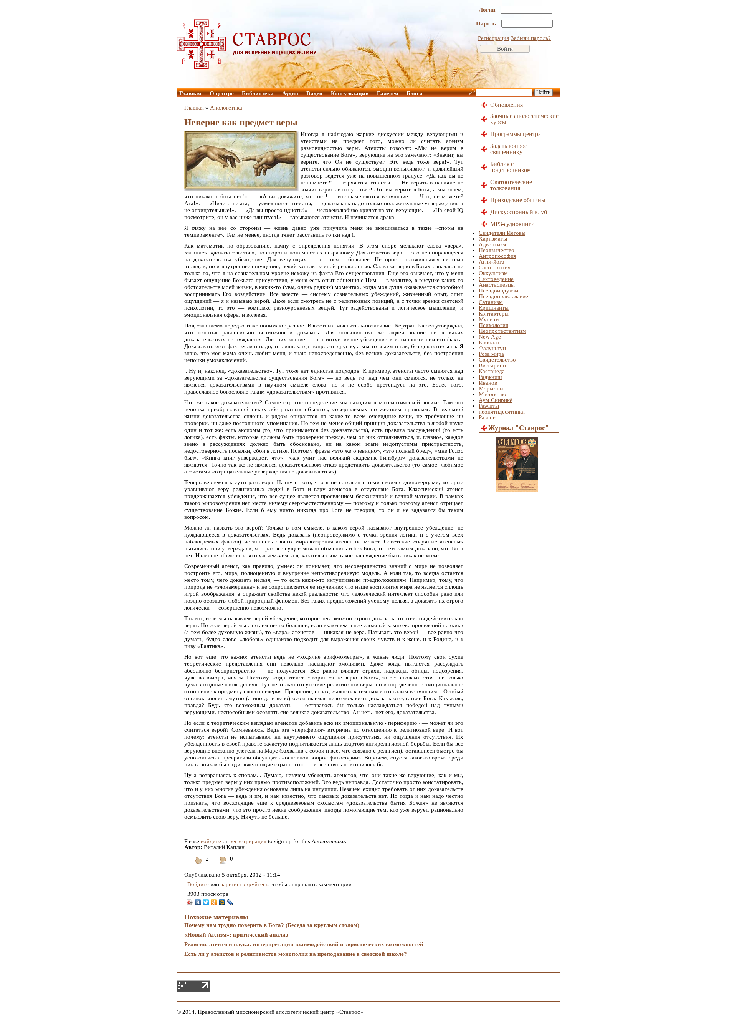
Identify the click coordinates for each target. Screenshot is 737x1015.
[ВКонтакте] (198, 902)
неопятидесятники (502, 412)
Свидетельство (497, 360)
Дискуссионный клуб (518, 212)
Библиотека (258, 93)
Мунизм (489, 319)
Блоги (415, 93)
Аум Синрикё (495, 400)
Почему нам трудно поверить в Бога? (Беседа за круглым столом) (271, 925)
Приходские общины (517, 200)
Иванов (488, 383)
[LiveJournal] (230, 902)
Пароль (486, 23)
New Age (490, 337)
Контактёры (494, 314)
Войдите (198, 884)
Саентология (495, 267)
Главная (190, 93)
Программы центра (515, 134)
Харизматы (493, 239)
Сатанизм (491, 302)
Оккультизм (493, 273)
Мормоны (491, 388)
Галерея (387, 93)
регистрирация (247, 841)
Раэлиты (489, 406)
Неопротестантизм (502, 331)
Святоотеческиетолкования (511, 185)
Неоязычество (496, 250)
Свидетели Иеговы (502, 233)
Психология (493, 325)
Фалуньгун (492, 348)
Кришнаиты (494, 308)
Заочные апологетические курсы (524, 119)
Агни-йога (491, 262)
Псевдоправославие (503, 296)
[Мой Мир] (222, 902)
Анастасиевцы (497, 285)
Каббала (489, 342)
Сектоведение (496, 279)
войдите (211, 841)
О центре (222, 93)
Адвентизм (492, 244)
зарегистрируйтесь (244, 884)
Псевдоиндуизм (499, 290)
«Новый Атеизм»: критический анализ (236, 935)
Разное (487, 417)
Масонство (492, 394)
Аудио (290, 93)
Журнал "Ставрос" (518, 428)
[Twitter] (206, 902)
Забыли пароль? (531, 38)
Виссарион (492, 365)
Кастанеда (492, 371)
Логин (488, 10)
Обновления (506, 104)
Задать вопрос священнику (508, 149)
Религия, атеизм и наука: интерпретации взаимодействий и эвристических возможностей (303, 944)
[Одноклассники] (214, 902)
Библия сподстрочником (510, 167)
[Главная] (247, 67)
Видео (314, 93)
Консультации (350, 93)
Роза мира (491, 354)
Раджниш (490, 377)
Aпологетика (226, 108)
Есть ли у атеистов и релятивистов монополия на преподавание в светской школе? (295, 954)
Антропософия (497, 256)
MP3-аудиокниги (512, 224)
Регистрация (493, 38)
